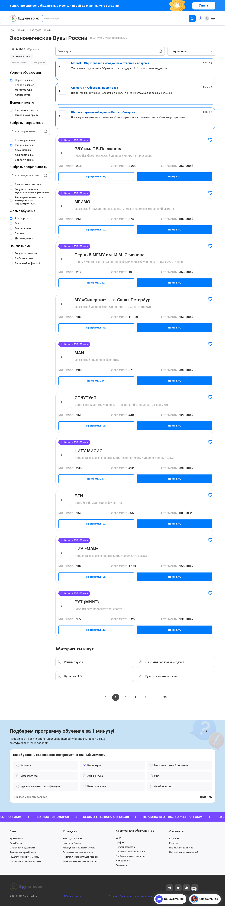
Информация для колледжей (183, 852)
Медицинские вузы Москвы (23, 848)
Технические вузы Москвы (23, 852)
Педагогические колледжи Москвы (80, 857)
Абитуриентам (123, 861)
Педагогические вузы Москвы (25, 857)
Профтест (120, 842)
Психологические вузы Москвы (25, 861)
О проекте (176, 831)
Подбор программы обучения (131, 856)
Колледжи (70, 831)
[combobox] (117, 18)
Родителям (121, 865)
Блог (118, 838)
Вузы (13, 831)
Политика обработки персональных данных (130, 896)
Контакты (174, 838)
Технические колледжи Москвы (79, 852)
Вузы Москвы (16, 838)
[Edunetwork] (24, 18)
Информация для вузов (181, 848)
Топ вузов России (40, 30)
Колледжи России (72, 843)
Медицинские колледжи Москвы (79, 848)
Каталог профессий (125, 847)
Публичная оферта (72, 896)
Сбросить (33, 49)
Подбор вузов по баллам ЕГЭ (130, 851)
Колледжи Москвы (72, 838)
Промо (206, 62)
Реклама (173, 843)
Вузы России (17, 30)
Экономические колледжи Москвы (80, 861)
